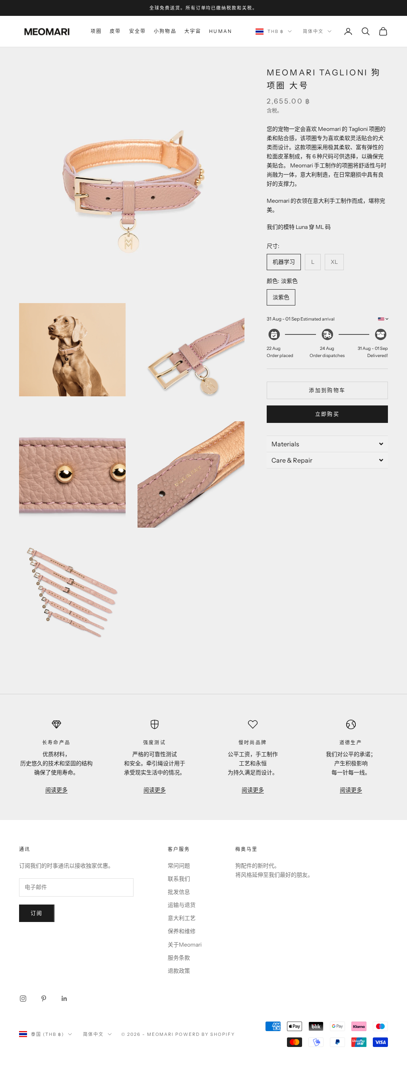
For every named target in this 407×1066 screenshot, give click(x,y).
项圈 (96, 31)
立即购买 (327, 414)
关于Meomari (185, 944)
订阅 (37, 913)
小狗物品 (165, 31)
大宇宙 (192, 31)
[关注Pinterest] (44, 999)
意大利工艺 (182, 918)
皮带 (115, 31)
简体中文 (313, 31)
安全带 (137, 31)
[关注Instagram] (23, 999)
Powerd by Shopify (205, 1034)
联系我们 (179, 878)
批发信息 (179, 891)
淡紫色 (281, 297)
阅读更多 (56, 789)
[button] (327, 444)
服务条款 (179, 957)
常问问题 (179, 865)
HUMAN (220, 31)
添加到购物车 (327, 390)
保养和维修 (182, 931)
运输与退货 (182, 905)
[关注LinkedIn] (64, 999)
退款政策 (179, 970)
